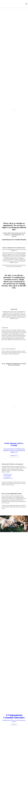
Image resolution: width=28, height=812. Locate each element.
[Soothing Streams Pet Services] (13, 4)
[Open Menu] (26, 4)
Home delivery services (8, 664)
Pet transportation (7, 663)
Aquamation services (8, 660)
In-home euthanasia (7, 662)
